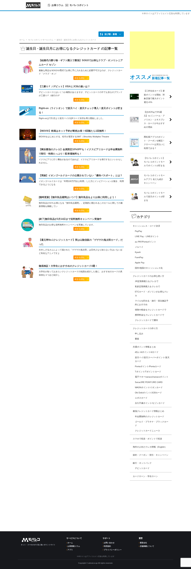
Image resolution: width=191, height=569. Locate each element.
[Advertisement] (152, 50)
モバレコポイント (79, 5)
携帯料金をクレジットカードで (149, 315)
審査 (137, 339)
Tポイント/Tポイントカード (148, 371)
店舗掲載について (147, 546)
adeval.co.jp (93, 563)
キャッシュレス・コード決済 (146, 226)
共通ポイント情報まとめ (144, 347)
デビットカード (142, 468)
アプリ (70, 550)
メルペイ (139, 247)
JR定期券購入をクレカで (146, 281)
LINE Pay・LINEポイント (147, 236)
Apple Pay (139, 262)
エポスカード (141, 398)
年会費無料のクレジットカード (149, 416)
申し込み (139, 333)
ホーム (70, 543)
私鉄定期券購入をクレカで (147, 286)
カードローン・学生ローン (145, 476)
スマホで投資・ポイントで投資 (147, 438)
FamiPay (139, 257)
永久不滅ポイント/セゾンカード (150, 403)
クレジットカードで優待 (146, 320)
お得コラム (57, 5)
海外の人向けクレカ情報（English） (150, 447)
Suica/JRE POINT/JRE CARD (148, 382)
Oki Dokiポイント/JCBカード (148, 392)
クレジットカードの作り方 (145, 328)
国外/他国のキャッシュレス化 (149, 268)
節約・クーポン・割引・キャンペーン (150, 455)
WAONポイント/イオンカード (149, 387)
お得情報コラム (73, 546)
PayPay (138, 231)
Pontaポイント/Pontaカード (148, 366)
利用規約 (107, 546)
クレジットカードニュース (147, 430)
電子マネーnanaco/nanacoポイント (151, 377)
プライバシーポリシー (113, 550)
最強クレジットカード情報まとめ (148, 411)
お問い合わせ (109, 543)
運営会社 (143, 543)
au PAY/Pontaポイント (145, 242)
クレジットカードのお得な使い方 (148, 276)
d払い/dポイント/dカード (146, 352)
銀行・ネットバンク (142, 463)
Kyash (138, 252)
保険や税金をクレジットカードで (150, 310)
